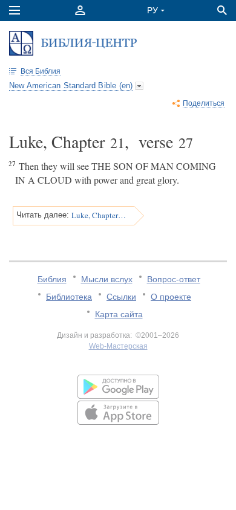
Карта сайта (119, 314)
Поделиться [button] (204, 103)
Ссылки (121, 297)
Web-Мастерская (118, 346)
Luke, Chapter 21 (98, 215)
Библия (52, 279)
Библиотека (69, 297)
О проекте (171, 297)
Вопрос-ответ (173, 279)
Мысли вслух (107, 279)
